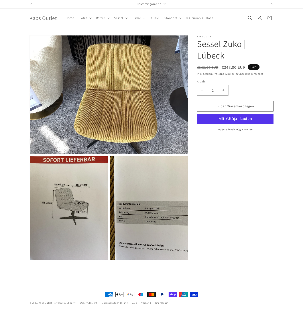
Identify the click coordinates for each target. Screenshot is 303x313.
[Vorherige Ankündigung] (31, 4)
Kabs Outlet (45, 302)
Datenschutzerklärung (115, 302)
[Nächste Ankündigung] (272, 4)
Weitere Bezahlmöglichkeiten (235, 129)
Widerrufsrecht (88, 302)
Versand (219, 73)
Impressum (161, 302)
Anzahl (201, 81)
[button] (85, 18)
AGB (134, 302)
